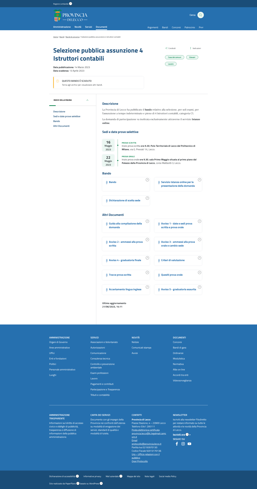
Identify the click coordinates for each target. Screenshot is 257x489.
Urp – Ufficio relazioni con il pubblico (146, 456)
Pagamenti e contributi (102, 384)
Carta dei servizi (100, 415)
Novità (78, 27)
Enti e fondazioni (57, 358)
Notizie (135, 342)
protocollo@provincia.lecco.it (146, 444)
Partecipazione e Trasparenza (105, 389)
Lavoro (170, 63)
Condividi (171, 48)
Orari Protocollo (140, 461)
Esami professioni (99, 373)
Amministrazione (62, 27)
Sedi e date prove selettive (66, 116)
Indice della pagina (63, 100)
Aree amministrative (59, 347)
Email (134, 440)
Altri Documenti (61, 126)
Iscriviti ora (181, 434)
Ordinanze (178, 353)
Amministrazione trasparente (59, 416)
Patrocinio (190, 27)
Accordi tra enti (180, 375)
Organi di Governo (58, 342)
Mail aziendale (114, 476)
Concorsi (176, 27)
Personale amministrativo (62, 369)
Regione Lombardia (62, 3)
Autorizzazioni (97, 347)
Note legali (149, 476)
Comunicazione (98, 353)
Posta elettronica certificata (146, 430)
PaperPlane (72, 483)
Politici (52, 364)
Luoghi (52, 375)
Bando (56, 121)
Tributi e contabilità (99, 395)
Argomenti (153, 27)
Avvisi (135, 353)
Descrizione (59, 111)
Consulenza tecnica (100, 358)
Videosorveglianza (182, 380)
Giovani (192, 57)
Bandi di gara (179, 347)
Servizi (88, 27)
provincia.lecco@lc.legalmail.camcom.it (149, 435)
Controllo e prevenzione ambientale (102, 365)
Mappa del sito (133, 476)
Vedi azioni (197, 48)
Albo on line (179, 369)
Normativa (178, 364)
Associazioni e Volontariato (104, 342)
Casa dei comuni (174, 57)
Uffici (52, 353)
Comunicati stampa (141, 347)
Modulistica (179, 358)
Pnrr (201, 27)
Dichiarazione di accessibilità (64, 476)
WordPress (96, 483)
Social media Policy (167, 476)
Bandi (165, 27)
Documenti (101, 27)
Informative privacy (92, 476)
